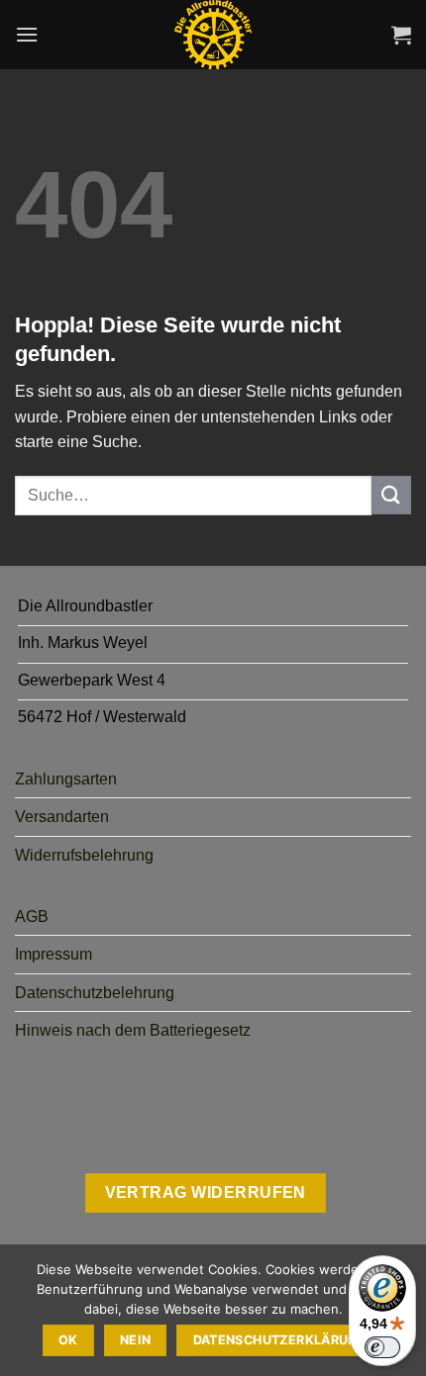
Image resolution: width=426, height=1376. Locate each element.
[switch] (382, 1347)
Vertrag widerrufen (205, 1192)
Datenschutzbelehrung (94, 992)
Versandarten (62, 816)
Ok (68, 1339)
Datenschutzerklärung (281, 1339)
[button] (27, 34)
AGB (32, 916)
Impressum (53, 954)
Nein (136, 1339)
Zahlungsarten (66, 779)
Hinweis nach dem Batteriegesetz (133, 1030)
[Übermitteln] (391, 495)
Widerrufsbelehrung (84, 855)
